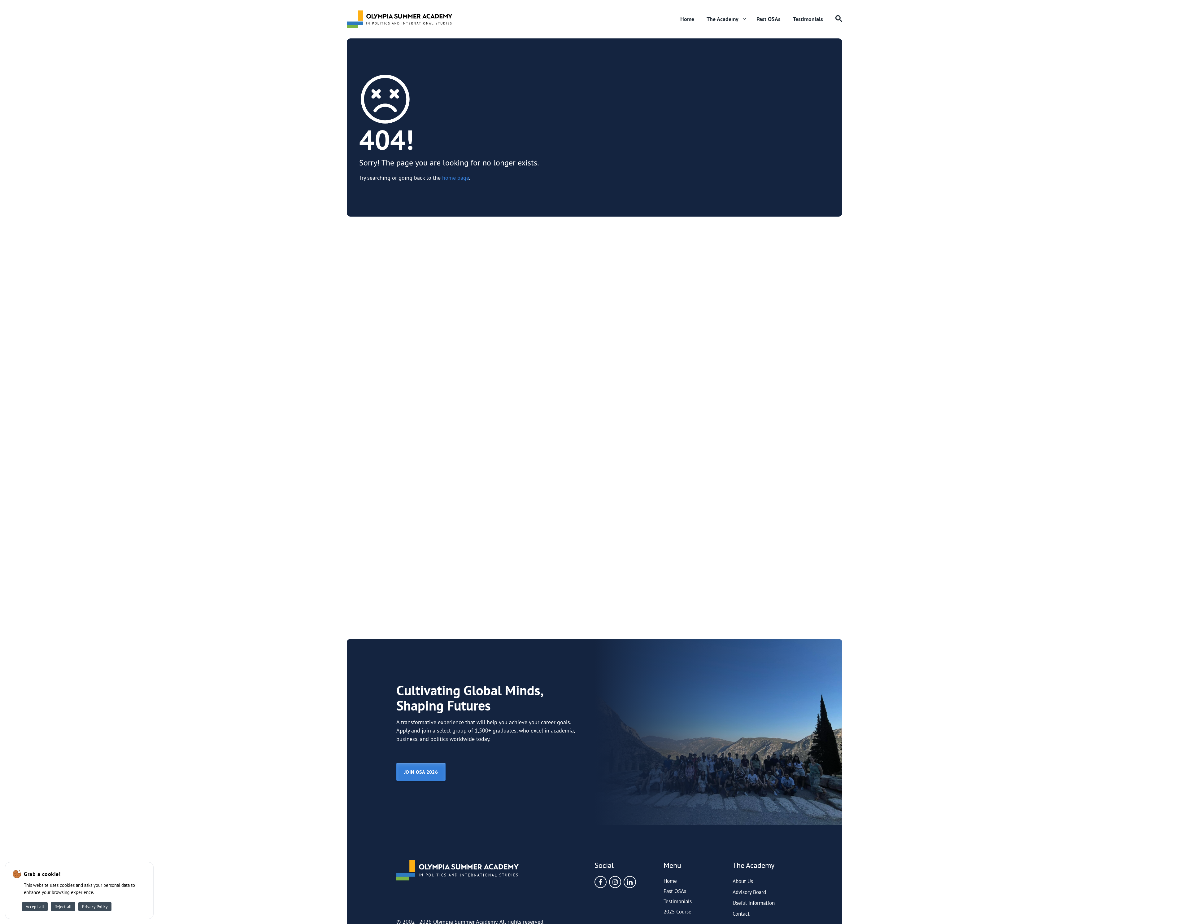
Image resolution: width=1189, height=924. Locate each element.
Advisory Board (749, 892)
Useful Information (754, 903)
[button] (835, 19)
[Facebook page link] (600, 882)
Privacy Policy (95, 906)
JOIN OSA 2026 (421, 772)
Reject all (63, 906)
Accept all (35, 906)
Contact (741, 913)
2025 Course (677, 911)
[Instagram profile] (615, 882)
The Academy (722, 19)
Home (687, 19)
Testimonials (808, 19)
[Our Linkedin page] (630, 882)
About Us (743, 881)
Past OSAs (768, 19)
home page (455, 177)
